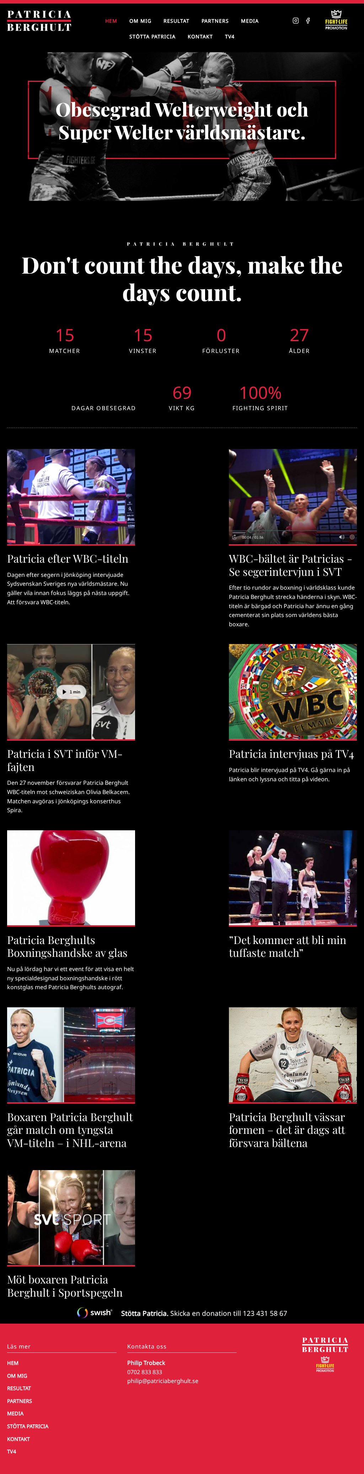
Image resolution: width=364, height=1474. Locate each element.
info (71, 538)
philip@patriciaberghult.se (162, 1381)
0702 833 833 (144, 1372)
